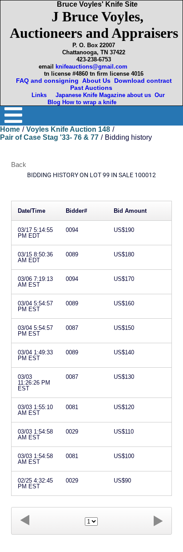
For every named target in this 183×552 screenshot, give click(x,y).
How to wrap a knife (91, 102)
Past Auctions (93, 87)
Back (18, 164)
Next (158, 520)
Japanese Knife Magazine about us (101, 95)
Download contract (143, 80)
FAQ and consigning (46, 80)
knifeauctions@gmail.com (91, 66)
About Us (96, 80)
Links (40, 95)
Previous (24, 520)
